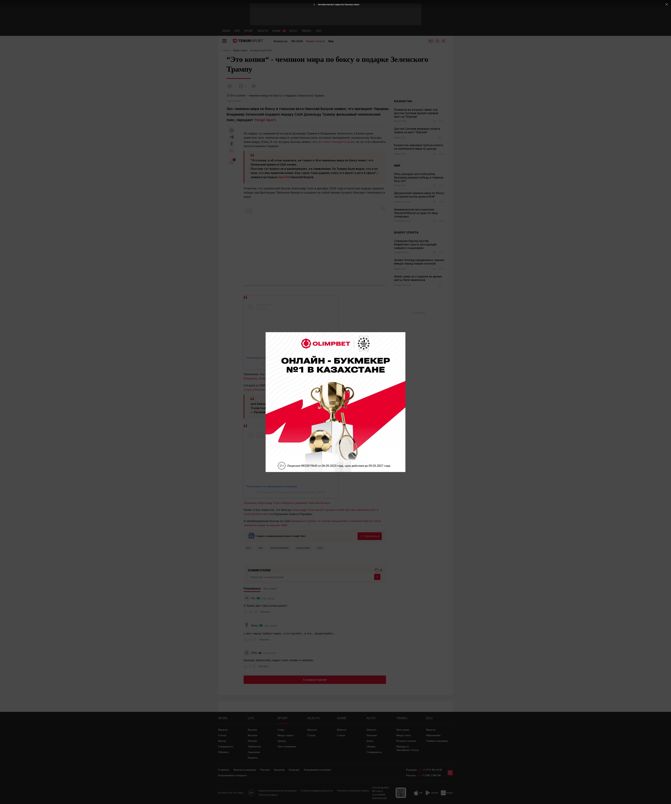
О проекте (223, 770)
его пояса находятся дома (336, 142)
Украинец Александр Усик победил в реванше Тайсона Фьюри (287, 503)
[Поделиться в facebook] (231, 144)
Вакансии (279, 770)
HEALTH (262, 31)
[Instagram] (450, 773)
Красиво (252, 729)
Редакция (294, 770)
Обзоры (371, 746)
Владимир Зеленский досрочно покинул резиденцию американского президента (300, 378)
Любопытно (254, 746)
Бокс (248, 548)
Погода (222, 741)
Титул (320, 548)
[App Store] (418, 792)
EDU (319, 31)
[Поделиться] (254, 86)
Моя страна (402, 729)
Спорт (280, 729)
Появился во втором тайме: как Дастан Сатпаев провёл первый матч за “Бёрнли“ (416, 113)
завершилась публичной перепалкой (332, 374)
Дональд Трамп (303, 548)
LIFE (237, 31)
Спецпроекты (225, 746)
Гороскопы (254, 752)
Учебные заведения (437, 741)
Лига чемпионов (286, 746)
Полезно (252, 741)
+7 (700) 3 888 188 (431, 775)
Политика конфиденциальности (317, 790)
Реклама (265, 770)
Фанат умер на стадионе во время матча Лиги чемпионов (418, 278)
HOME (276, 31)
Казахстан (280, 41)
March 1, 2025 (302, 412)
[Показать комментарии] (241, 86)
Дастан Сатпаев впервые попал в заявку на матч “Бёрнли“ (417, 130)
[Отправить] (377, 577)
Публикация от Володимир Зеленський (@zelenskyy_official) (291, 492)
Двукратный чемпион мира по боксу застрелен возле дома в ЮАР (419, 194)
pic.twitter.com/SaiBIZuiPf (301, 408)
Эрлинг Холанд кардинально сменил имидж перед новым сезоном (419, 261)
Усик (260, 548)
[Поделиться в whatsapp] (231, 130)
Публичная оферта (268, 795)
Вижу (254, 625)
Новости (223, 729)
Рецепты (252, 757)
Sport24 (284, 177)
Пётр (254, 652)
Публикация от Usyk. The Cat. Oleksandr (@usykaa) (291, 363)
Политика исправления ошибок (353, 790)
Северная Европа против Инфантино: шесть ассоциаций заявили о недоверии (415, 244)
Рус (253, 598)
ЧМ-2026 (297, 41)
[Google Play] (431, 792)
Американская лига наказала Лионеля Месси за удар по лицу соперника (416, 213)
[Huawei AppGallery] (447, 792)
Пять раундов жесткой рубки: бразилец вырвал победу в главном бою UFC (418, 177)
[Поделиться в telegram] (231, 137)
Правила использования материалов (278, 790)
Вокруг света (403, 735)
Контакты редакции (245, 770)
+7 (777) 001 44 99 (432, 770)
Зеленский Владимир (279, 548)
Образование (433, 735)
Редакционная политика (317, 770)
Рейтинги (223, 752)
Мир (331, 41)
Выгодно (252, 735)
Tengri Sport (265, 120)
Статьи (222, 735)
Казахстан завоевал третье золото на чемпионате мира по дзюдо (418, 146)
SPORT (248, 31)
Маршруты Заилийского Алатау (407, 748)
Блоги (370, 741)
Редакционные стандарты (232, 775)
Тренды (281, 741)
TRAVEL (306, 31)
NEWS (226, 31)
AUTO (293, 31)
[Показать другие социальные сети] (231, 151)
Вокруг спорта (315, 41)
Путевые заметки (406, 741)
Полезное (372, 735)
